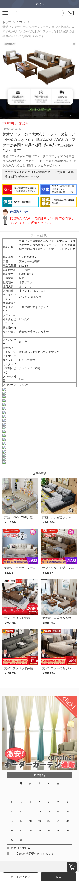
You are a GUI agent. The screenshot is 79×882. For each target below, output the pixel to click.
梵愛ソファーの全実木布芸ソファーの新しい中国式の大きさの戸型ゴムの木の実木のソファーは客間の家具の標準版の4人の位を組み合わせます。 (38, 31)
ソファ (21, 22)
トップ (6, 22)
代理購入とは (19, 211)
